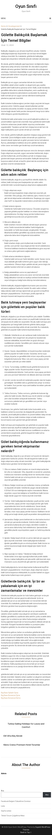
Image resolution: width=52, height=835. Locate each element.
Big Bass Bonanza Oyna (10, 695)
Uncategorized (14, 26)
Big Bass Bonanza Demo (11, 698)
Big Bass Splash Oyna (9, 693)
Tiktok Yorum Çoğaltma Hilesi (12, 816)
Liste (3, 806)
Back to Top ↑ (26, 832)
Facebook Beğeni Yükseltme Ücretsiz (16, 801)
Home (3, 26)
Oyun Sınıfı (26, 6)
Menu (3, 18)
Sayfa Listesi (6, 811)
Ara (2, 791)
